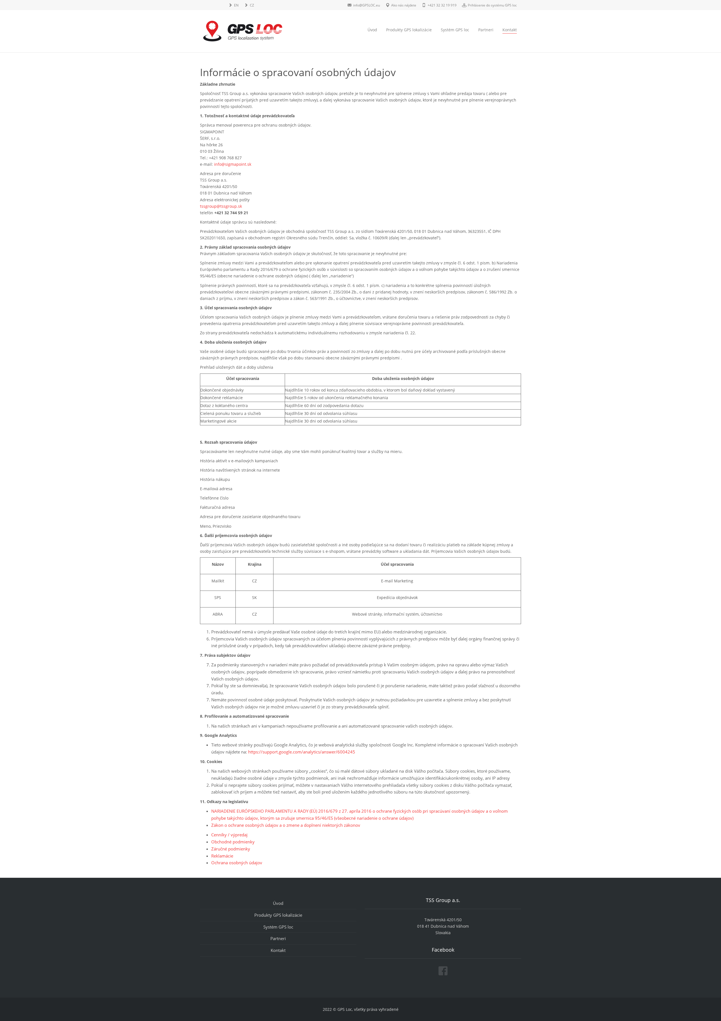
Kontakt (509, 29)
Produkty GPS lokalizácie (409, 29)
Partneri (485, 29)
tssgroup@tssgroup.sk (221, 206)
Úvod (372, 29)
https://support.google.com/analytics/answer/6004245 (301, 752)
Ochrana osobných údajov (236, 862)
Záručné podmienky (230, 849)
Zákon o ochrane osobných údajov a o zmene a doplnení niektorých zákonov (285, 825)
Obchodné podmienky (233, 842)
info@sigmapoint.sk (232, 164)
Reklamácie (222, 856)
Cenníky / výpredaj (229, 834)
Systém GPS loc (455, 29)
